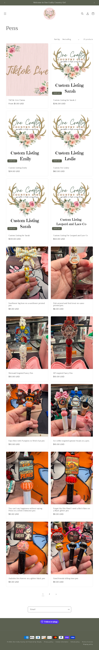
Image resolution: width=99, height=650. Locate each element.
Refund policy (75, 642)
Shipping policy (88, 644)
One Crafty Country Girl (20, 642)
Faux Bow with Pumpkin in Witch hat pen (27, 441)
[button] (5, 13)
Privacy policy (48, 642)
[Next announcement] (94, 2)
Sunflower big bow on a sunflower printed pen (27, 304)
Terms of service (87, 642)
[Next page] (56, 594)
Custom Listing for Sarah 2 (64, 100)
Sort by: (57, 39)
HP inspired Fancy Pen (63, 373)
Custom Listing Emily (18, 168)
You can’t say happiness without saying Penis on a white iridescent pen (25, 510)
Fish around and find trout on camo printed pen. (68, 304)
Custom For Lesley (61, 168)
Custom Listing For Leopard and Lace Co (70, 236)
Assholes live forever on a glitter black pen (27, 578)
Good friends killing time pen (65, 578)
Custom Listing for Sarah (19, 236)
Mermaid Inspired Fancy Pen (21, 373)
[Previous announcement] (4, 2)
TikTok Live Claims (17, 100)
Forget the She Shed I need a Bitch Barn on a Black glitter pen (71, 510)
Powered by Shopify (35, 642)
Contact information (62, 642)
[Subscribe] (68, 609)
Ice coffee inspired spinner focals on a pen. (71, 441)
